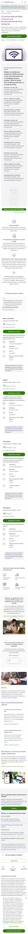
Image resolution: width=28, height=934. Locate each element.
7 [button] (11, 370)
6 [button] (12, 359)
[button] (25, 2)
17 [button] (20, 613)
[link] (3, 11)
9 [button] (12, 487)
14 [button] (12, 547)
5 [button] (14, 353)
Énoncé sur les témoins (8, 921)
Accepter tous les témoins (14, 931)
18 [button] (17, 692)
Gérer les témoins (14, 926)
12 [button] (11, 513)
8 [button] (12, 482)
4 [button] (18, 535)
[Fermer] (26, 897)
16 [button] (9, 588)
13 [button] (6, 526)
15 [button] (16, 579)
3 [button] (14, 327)
